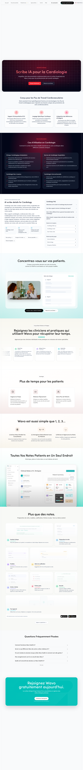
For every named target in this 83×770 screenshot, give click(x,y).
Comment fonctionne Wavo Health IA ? (25, 645)
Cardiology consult (51, 228)
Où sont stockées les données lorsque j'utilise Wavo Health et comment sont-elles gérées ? (39, 653)
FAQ (46, 2)
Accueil (7, 2)
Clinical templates (9, 240)
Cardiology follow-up (51, 225)
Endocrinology (50, 242)
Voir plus (41, 665)
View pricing (8, 237)
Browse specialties (32, 237)
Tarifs (41, 2)
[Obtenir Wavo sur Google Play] (72, 616)
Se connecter (54, 2)
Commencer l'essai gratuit (41, 698)
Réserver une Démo (48, 83)
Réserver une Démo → (51, 310)
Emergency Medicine (51, 245)
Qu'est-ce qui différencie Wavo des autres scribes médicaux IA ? (32, 649)
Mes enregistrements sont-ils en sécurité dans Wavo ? (29, 657)
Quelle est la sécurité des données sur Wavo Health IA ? (29, 661)
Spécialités (33, 2)
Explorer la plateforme (41, 622)
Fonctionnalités (14, 2)
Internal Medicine (51, 239)
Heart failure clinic (51, 231)
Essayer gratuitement (67, 2)
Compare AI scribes (19, 237)
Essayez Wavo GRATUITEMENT (34, 310)
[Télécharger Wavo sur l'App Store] (64, 616)
